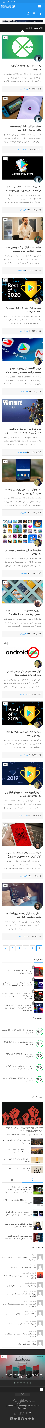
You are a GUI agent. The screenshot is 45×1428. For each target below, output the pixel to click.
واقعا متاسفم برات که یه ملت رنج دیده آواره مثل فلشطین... (20, 1335)
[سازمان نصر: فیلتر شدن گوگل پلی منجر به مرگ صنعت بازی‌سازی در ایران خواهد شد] (22, 168)
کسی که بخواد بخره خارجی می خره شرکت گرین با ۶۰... (19, 1325)
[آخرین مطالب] (32, 1180)
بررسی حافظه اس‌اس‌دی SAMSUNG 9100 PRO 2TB (18, 1043)
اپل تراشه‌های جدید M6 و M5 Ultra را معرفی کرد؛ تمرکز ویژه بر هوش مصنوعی (19, 1213)
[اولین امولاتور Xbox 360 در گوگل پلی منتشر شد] (22, 47)
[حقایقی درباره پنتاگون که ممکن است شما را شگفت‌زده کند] (37, 1141)
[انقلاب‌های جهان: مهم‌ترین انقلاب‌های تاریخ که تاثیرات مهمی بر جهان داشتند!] (22, 1113)
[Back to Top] (22, 1394)
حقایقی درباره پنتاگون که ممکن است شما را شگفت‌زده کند (16, 1141)
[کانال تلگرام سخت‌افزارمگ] (26, 1418)
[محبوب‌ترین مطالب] (12, 1180)
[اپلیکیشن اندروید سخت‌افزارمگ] (29, 1418)
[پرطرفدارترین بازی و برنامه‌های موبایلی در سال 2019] (22, 531)
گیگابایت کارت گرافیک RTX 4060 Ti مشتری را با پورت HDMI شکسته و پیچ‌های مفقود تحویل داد (17, 996)
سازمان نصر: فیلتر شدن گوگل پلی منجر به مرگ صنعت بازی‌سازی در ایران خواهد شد (23, 188)
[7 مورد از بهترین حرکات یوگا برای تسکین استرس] (37, 1160)
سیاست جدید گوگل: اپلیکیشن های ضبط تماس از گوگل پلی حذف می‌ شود (23, 249)
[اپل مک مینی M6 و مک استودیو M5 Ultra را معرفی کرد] (38, 1201)
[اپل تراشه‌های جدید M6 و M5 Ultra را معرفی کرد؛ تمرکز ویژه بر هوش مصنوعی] (38, 1213)
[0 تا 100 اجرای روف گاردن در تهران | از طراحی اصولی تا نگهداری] (37, 1150)
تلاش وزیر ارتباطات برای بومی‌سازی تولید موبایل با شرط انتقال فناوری (18, 1225)
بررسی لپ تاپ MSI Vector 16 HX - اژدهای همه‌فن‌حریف (18, 1079)
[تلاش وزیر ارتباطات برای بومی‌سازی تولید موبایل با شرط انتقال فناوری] (38, 1225)
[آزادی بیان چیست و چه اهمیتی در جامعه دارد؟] (37, 1169)
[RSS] (33, 1418)
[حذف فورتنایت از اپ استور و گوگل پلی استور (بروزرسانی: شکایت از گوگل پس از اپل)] (22, 410)
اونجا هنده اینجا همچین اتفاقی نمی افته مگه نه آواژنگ (20, 1277)
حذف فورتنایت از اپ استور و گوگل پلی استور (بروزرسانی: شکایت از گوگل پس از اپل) (24, 432)
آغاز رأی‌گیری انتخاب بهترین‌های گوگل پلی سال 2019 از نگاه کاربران (23, 794)
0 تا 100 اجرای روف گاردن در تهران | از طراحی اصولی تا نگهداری (17, 1150)
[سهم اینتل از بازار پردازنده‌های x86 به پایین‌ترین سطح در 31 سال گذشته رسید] (38, 1237)
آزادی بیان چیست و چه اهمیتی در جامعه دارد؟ (16, 1169)
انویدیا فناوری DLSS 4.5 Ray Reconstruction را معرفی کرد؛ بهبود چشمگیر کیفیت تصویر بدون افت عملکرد (18, 1189)
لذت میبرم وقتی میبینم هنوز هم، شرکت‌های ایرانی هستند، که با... (19, 1305)
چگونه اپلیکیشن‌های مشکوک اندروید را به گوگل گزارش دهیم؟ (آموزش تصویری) (23, 854)
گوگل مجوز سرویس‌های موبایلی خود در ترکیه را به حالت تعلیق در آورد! (24, 673)
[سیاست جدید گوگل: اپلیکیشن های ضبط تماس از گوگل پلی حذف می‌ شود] (22, 228)
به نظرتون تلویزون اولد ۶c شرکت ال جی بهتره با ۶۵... (20, 1315)
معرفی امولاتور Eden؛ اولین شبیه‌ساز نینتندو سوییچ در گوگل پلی (25, 128)
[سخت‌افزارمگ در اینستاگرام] (22, 1418)
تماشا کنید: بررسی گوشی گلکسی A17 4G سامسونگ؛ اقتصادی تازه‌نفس (19, 1067)
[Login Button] (28, 13)
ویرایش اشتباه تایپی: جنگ (27, 1344)
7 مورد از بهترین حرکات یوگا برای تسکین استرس (17, 1160)
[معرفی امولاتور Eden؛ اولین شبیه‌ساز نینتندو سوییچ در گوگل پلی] (22, 107)
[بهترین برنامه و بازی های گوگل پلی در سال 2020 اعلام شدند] (22, 289)
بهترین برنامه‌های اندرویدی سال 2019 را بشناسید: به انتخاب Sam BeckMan (23, 612)
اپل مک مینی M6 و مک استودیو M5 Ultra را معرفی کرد (17, 1201)
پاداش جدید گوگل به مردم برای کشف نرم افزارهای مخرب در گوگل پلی (23, 915)
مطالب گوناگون (23, 694)
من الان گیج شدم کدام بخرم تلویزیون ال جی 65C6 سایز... (21, 1295)
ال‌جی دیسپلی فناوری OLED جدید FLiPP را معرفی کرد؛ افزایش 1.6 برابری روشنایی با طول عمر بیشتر (17, 1008)
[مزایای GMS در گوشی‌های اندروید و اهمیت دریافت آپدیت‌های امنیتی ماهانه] (22, 349)
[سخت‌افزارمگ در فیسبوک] (19, 1418)
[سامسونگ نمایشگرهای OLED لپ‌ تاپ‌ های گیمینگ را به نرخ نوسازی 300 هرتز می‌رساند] (38, 984)
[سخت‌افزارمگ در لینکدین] (11, 1418)
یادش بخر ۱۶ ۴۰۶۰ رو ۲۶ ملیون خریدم (23, 1267)
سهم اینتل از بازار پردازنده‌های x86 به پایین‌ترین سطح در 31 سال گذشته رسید (18, 1237)
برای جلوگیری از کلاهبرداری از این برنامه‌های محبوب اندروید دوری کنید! (22, 491)
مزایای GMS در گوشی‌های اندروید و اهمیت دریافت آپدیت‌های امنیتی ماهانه (23, 370)
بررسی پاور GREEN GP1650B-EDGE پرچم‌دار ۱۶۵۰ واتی (19, 972)
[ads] (22, 21)
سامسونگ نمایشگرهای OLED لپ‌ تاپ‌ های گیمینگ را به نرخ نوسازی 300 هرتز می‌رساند (17, 984)
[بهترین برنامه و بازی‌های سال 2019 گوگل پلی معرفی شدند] (22, 713)
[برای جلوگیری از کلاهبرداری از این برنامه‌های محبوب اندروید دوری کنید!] (22, 470)
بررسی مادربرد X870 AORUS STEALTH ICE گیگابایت (19, 1055)
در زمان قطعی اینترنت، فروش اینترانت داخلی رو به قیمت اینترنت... (19, 1258)
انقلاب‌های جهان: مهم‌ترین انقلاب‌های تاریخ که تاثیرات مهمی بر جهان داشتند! (24, 1129)
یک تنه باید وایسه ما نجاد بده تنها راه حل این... (20, 1285)
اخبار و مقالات (21, 270)
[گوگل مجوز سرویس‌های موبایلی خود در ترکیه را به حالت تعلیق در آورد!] (22, 652)
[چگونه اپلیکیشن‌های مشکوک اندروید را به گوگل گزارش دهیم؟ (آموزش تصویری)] (22, 834)
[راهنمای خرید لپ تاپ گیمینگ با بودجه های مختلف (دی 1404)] (22, 1367)
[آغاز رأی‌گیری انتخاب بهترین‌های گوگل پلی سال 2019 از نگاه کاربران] (22, 773)
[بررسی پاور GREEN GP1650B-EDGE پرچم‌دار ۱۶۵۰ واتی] (38, 972)
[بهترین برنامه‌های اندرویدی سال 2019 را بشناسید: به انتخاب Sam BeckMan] (22, 592)
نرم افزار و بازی (24, 89)
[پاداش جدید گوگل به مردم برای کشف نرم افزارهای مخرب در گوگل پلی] (22, 894)
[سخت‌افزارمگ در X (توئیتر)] (15, 1418)
